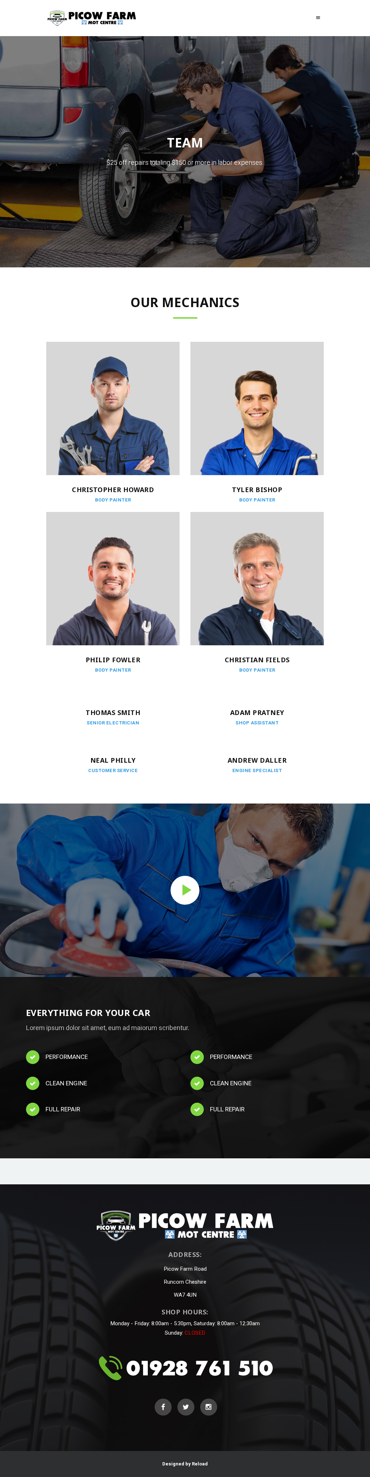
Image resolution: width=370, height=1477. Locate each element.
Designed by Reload (185, 1463)
